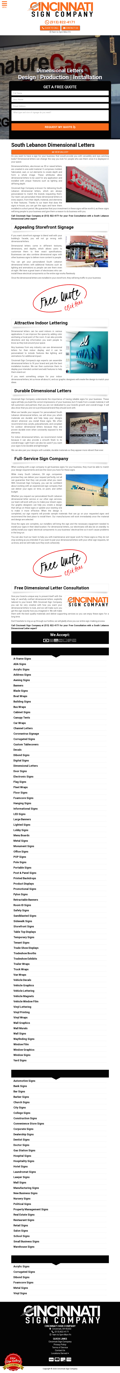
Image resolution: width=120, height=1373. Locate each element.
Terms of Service (60, 1347)
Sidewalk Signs (22, 921)
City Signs (19, 1107)
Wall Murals (20, 1028)
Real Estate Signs (24, 1214)
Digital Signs (21, 760)
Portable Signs (22, 867)
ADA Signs (19, 664)
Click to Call (51, 28)
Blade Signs (20, 690)
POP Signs (19, 856)
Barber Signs (21, 1096)
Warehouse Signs (23, 1246)
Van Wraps (19, 974)
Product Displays (23, 883)
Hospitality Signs (23, 1161)
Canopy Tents (21, 717)
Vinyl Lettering (22, 1006)
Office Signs (20, 851)
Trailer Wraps (21, 963)
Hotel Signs (20, 1166)
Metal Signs (20, 840)
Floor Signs (20, 792)
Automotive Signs (24, 1080)
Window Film (21, 1044)
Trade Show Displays (25, 947)
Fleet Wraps (20, 787)
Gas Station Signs (24, 1150)
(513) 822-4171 (62, 22)
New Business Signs (25, 1193)
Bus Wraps (19, 706)
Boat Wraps (20, 696)
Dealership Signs (23, 1134)
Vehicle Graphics (23, 985)
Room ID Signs (22, 905)
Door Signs (20, 771)
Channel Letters (23, 728)
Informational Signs (25, 808)
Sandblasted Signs (24, 915)
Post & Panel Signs (24, 872)
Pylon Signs (20, 894)
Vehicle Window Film (25, 1001)
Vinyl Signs (20, 1293)
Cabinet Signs (21, 712)
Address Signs (22, 674)
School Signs (21, 1236)
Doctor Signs (21, 1145)
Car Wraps (19, 723)
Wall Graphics (21, 1022)
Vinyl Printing (21, 1012)
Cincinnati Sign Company (60, 1341)
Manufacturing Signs (26, 1187)
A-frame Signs (22, 658)
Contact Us (71, 28)
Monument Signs (23, 846)
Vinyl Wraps (20, 1017)
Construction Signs (25, 1118)
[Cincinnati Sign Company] (60, 1313)
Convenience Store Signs (28, 1123)
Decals (17, 749)
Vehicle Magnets (23, 996)
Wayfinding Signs (23, 1038)
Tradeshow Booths (24, 953)
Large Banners (22, 819)
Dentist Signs (21, 1139)
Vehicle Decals (22, 979)
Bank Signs (20, 1086)
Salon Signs (20, 1230)
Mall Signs (19, 1182)
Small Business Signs (26, 1241)
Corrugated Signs (24, 739)
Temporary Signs (23, 937)
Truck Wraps (21, 969)
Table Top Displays (24, 931)
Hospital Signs (22, 1155)
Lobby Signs (20, 830)
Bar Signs (19, 1091)
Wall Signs (19, 1033)
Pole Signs (19, 862)
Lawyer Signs (21, 1177)
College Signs (21, 1112)
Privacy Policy (60, 1344)
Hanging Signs (22, 803)
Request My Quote (59, 127)
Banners (18, 685)
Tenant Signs (21, 942)
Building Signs (22, 701)
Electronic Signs (23, 776)
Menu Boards (21, 835)
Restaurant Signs (23, 1220)
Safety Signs (21, 910)
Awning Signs (21, 680)
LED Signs (19, 814)
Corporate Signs (23, 1128)
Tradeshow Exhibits (25, 958)
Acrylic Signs (21, 669)
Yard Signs (19, 1060)
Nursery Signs (21, 1198)
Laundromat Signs (24, 1171)
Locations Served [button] (59, 1353)
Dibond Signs (21, 755)
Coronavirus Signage (26, 733)
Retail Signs (20, 1225)
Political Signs (22, 1203)
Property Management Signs (30, 1209)
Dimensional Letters (25, 765)
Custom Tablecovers (25, 744)
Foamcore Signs (23, 798)
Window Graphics (23, 1049)
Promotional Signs (24, 888)
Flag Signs (19, 781)
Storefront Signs (23, 926)
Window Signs (21, 1054)
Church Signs (21, 1102)
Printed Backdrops (24, 878)
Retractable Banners (25, 899)
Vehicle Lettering (23, 990)
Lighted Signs (21, 824)
